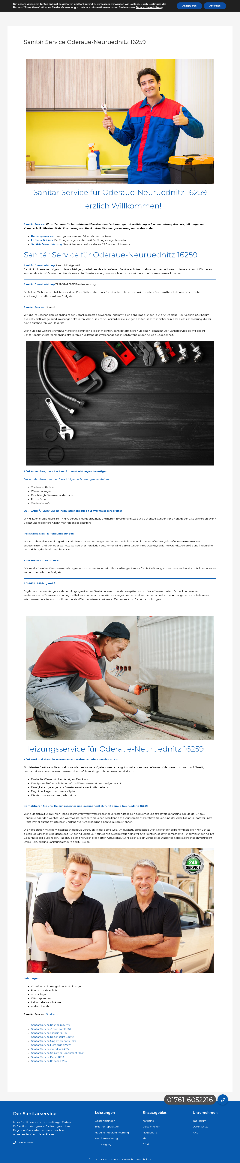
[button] (223, 1099)
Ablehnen (214, 5)
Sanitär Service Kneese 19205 (49, 1060)
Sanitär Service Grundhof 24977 (50, 1048)
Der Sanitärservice (34, 1113)
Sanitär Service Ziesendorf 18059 (51, 1028)
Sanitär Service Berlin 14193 (47, 1057)
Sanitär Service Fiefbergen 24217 (51, 1044)
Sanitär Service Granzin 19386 (49, 1032)
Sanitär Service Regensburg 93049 (52, 1036)
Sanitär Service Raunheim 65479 (50, 1024)
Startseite (52, 1014)
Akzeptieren (189, 5)
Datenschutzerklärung (149, 7)
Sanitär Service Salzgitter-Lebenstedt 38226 (58, 1052)
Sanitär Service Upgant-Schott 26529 (53, 1040)
